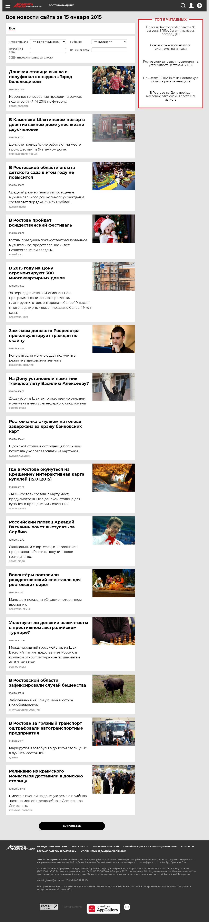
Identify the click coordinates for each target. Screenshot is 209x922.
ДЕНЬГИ (13, 758)
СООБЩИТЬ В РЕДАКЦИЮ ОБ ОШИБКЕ (103, 851)
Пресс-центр (80, 846)
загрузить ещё (72, 826)
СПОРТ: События (18, 106)
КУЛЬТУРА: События (20, 811)
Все (12, 28)
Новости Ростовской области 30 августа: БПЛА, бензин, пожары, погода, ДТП (170, 31)
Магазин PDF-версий (106, 846)
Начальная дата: (16, 50)
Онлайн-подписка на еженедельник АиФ (150, 846)
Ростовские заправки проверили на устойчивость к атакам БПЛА (170, 63)
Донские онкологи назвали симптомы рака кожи (170, 47)
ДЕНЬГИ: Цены (17, 207)
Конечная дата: (79, 50)
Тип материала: (19, 41)
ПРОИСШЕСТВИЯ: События (24, 710)
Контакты (187, 846)
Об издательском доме (52, 846)
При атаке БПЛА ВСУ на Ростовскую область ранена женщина (170, 79)
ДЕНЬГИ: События (19, 456)
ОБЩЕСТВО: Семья (19, 609)
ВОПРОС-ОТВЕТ (17, 408)
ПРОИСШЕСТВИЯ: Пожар (23, 154)
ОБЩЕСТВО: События (21, 365)
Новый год (15, 255)
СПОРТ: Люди (17, 561)
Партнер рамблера (72, 906)
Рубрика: (76, 41)
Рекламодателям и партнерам (57, 851)
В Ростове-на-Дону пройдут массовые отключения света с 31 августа (170, 96)
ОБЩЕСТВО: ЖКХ (18, 317)
